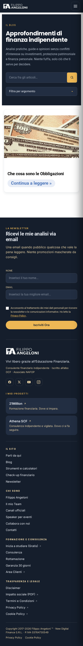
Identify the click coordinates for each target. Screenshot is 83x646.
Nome (9, 271)
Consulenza (14, 552)
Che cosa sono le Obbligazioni (36, 173)
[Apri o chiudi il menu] (75, 6)
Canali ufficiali (15, 510)
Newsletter (13, 481)
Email (9, 287)
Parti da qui (13, 455)
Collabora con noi (18, 523)
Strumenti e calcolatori (21, 468)
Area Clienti (14, 572)
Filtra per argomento (22, 91)
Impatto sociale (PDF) (20, 594)
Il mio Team (13, 504)
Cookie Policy (15, 614)
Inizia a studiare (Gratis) (22, 546)
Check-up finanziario (20, 475)
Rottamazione (15, 559)
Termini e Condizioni (20, 601)
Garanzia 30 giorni (18, 565)
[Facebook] (10, 382)
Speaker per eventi (19, 517)
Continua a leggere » (31, 183)
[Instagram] (38, 382)
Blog (9, 462)
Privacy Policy (18, 315)
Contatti (11, 530)
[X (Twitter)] (19, 382)
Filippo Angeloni (17, 497)
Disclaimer (13, 588)
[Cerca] (72, 78)
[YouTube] (29, 382)
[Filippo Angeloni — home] (15, 6)
